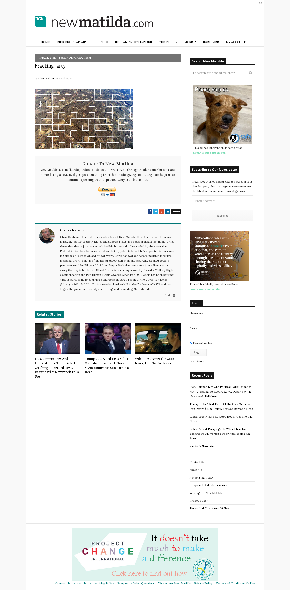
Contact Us (197, 462)
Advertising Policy (201, 477)
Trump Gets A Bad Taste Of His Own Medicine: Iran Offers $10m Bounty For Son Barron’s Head (107, 365)
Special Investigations (133, 42)
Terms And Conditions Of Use (209, 508)
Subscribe (211, 42)
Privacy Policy (199, 500)
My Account (236, 42)
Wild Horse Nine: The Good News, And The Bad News (155, 361)
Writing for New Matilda (206, 493)
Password (196, 328)
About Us (196, 470)
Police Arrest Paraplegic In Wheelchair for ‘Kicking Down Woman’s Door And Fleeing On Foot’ (220, 433)
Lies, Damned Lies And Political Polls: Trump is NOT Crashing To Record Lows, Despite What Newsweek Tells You (57, 368)
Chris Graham (46, 78)
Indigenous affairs (72, 42)
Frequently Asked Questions (208, 485)
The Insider (168, 42)
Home (45, 42)
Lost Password (199, 361)
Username (196, 313)
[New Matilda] (94, 22)
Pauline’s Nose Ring (202, 446)
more (176, 211)
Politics (101, 42)
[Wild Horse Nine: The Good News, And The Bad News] (158, 338)
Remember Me (202, 343)
